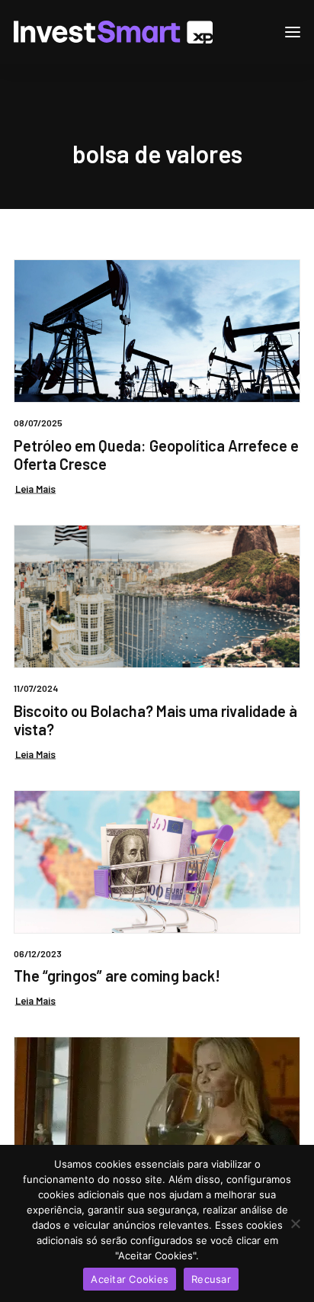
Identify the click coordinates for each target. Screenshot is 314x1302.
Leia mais (35, 488)
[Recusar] (295, 1223)
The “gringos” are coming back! (117, 975)
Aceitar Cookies (129, 1279)
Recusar (211, 1279)
